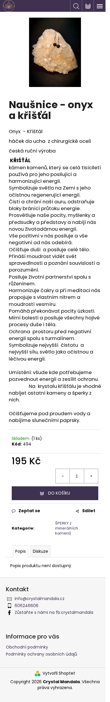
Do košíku (59, 493)
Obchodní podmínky (27, 647)
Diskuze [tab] (40, 551)
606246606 (26, 606)
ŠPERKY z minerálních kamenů (66, 528)
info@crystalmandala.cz (40, 599)
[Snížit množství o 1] (63, 476)
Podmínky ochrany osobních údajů (41, 654)
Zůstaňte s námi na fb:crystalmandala (54, 612)
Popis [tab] (20, 551)
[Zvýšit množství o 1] (91, 476)
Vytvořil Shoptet (59, 673)
